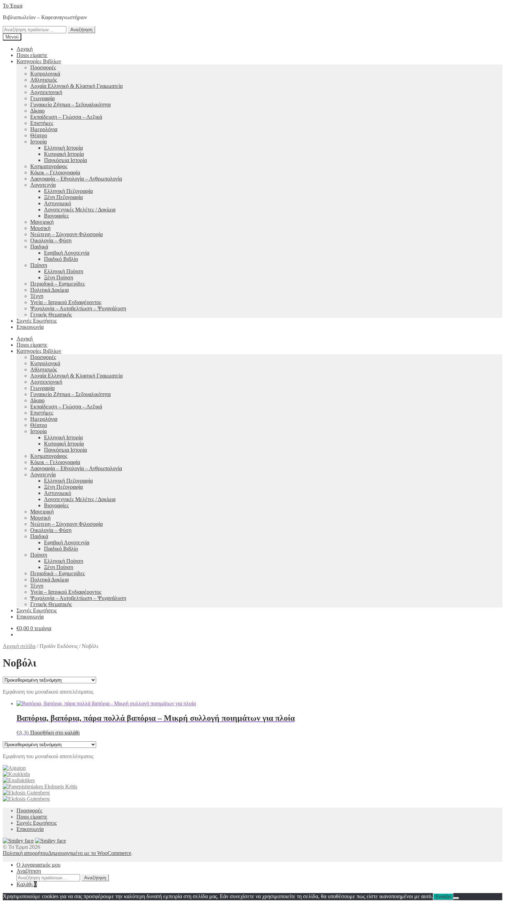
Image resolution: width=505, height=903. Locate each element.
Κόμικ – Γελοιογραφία (55, 172)
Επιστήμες (41, 123)
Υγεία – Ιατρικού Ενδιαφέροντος (65, 302)
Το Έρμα (12, 6)
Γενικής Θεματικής (51, 314)
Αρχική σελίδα (19, 646)
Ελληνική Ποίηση (63, 271)
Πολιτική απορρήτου (25, 853)
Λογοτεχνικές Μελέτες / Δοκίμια (79, 209)
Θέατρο (38, 135)
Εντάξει (443, 896)
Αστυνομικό (57, 203)
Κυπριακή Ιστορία (64, 154)
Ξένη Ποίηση (58, 277)
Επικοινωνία (30, 327)
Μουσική (40, 228)
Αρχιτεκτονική (46, 92)
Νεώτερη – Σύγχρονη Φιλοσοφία (66, 234)
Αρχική (24, 49)
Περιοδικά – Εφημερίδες (57, 284)
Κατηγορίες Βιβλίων (38, 61)
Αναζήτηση (81, 29)
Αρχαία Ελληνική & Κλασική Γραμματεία (76, 86)
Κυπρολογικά (45, 74)
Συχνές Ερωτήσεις (36, 321)
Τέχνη (36, 296)
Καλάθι (26, 884)
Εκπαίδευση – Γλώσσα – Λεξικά (66, 117)
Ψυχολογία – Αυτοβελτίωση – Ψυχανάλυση (78, 308)
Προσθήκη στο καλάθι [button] (55, 733)
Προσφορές (43, 67)
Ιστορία (38, 141)
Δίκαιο (37, 111)
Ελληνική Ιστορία (63, 148)
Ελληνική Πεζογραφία (68, 191)
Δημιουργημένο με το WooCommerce (89, 853)
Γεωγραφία (42, 98)
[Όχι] (456, 898)
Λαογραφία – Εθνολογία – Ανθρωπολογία (76, 179)
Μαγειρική (42, 222)
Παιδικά (39, 247)
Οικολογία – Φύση (50, 240)
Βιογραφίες (56, 216)
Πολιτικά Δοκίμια (49, 290)
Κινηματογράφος (48, 166)
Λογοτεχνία (43, 185)
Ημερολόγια (43, 129)
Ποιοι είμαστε (31, 55)
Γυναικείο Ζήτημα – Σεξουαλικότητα (70, 104)
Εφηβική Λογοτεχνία (66, 253)
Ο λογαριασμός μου (38, 865)
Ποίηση (38, 265)
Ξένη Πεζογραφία (63, 197)
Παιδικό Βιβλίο (61, 259)
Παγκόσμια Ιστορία (65, 160)
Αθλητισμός (43, 80)
